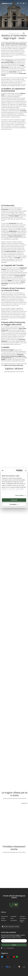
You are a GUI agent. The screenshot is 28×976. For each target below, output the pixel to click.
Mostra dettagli (19, 495)
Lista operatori (23, 918)
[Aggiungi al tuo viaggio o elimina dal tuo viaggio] (10, 808)
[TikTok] (11, 957)
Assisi (2, 44)
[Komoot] (17, 957)
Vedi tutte (24, 803)
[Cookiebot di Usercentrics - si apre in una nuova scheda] (16, 470)
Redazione (3, 920)
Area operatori (13, 920)
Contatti (3, 918)
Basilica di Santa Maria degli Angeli (13, 365)
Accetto (8, 948)
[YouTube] (14, 957)
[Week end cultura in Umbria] (7, 824)
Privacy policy (10, 948)
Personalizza (13, 504)
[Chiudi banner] (25, 470)
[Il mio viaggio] (20, 3)
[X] (5, 957)
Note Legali (22, 916)
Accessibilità (13, 916)
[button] (26, 3)
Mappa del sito (4, 916)
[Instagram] (8, 957)
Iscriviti (14, 945)
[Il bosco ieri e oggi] (19, 824)
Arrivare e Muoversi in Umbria (11, 926)
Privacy (12, 918)
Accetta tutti (14, 500)
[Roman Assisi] (15, 869)
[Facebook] (2, 957)
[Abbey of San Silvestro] (6, 869)
